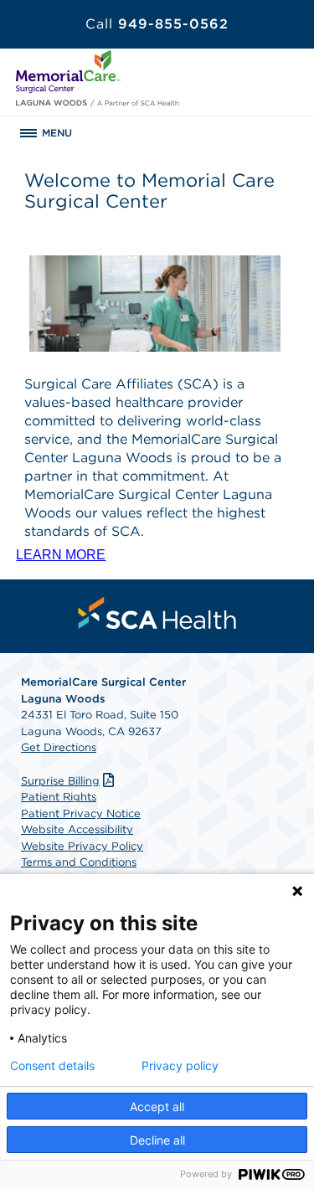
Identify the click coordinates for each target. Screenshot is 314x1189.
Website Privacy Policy (82, 846)
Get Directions (58, 747)
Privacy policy (180, 1066)
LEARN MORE (61, 555)
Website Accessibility (77, 829)
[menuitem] (157, 612)
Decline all (157, 1140)
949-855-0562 (157, 24)
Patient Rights (58, 796)
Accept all (157, 1106)
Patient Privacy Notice (81, 813)
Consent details (52, 1066)
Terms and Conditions (78, 862)
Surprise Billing (60, 781)
